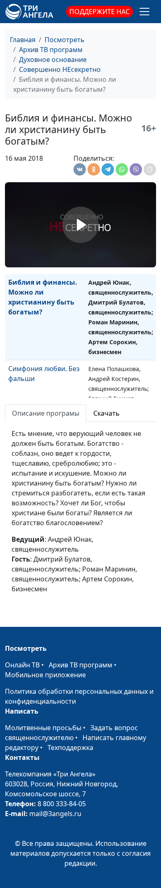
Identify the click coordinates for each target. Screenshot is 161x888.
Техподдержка (70, 747)
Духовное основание (53, 59)
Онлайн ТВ (22, 664)
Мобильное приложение (45, 674)
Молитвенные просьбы (43, 727)
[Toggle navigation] (144, 11)
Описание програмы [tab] (45, 413)
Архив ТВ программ (51, 49)
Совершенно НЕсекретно (60, 69)
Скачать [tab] (106, 413)
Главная (23, 39)
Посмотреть (65, 39)
